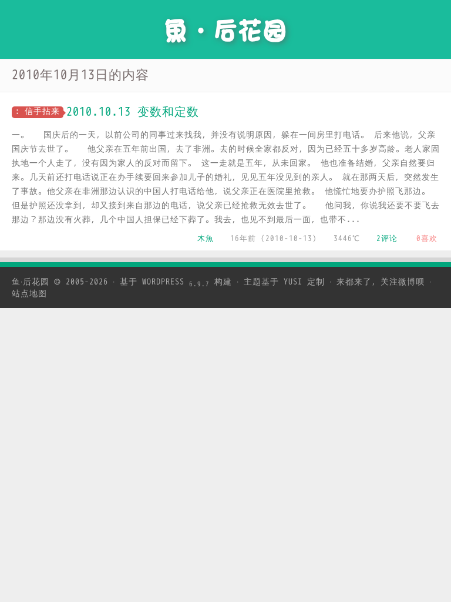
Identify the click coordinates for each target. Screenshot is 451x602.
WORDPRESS (176, 282)
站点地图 (29, 294)
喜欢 (426, 238)
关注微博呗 (403, 282)
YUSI (293, 282)
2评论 (387, 238)
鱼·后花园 (30, 282)
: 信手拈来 (37, 111)
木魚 (205, 238)
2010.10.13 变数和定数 (132, 112)
